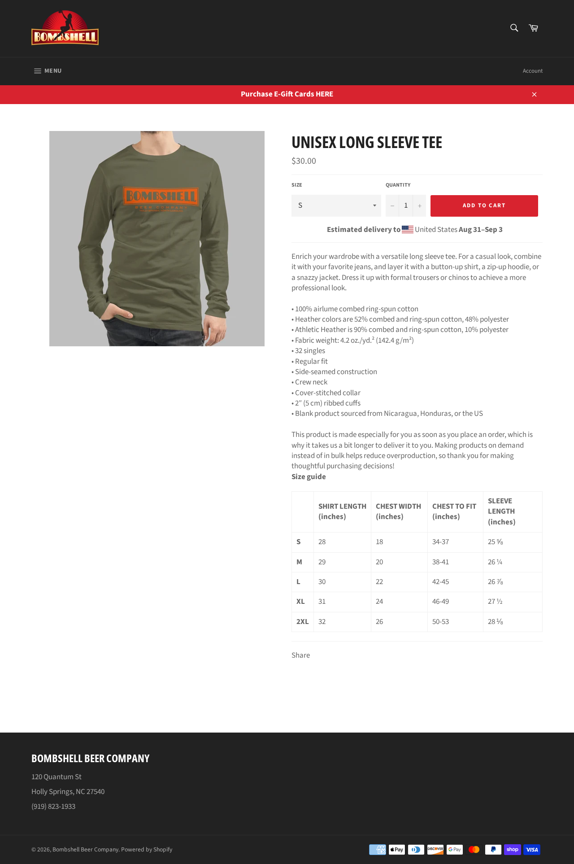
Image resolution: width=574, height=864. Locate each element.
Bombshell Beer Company (85, 849)
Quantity (398, 185)
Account (533, 71)
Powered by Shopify (146, 849)
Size (296, 185)
